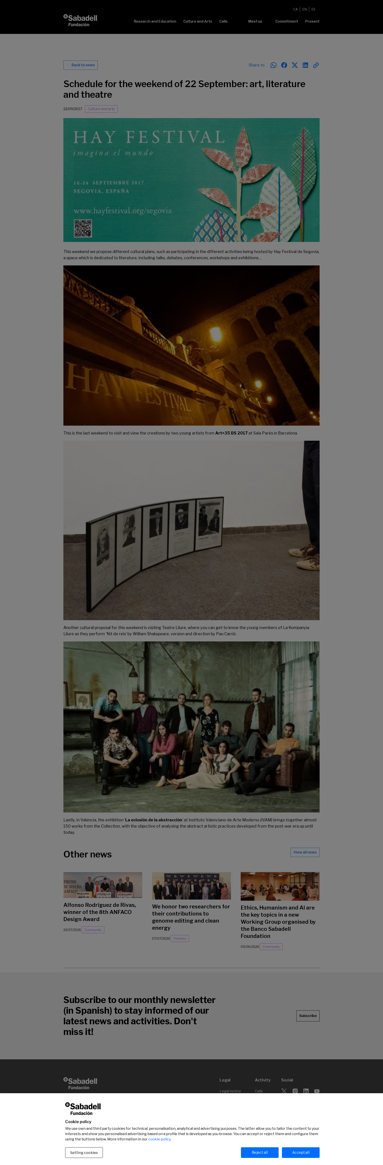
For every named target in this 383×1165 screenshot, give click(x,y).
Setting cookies (84, 1153)
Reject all (260, 1152)
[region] (191, 1129)
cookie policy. (159, 1139)
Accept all (300, 1152)
